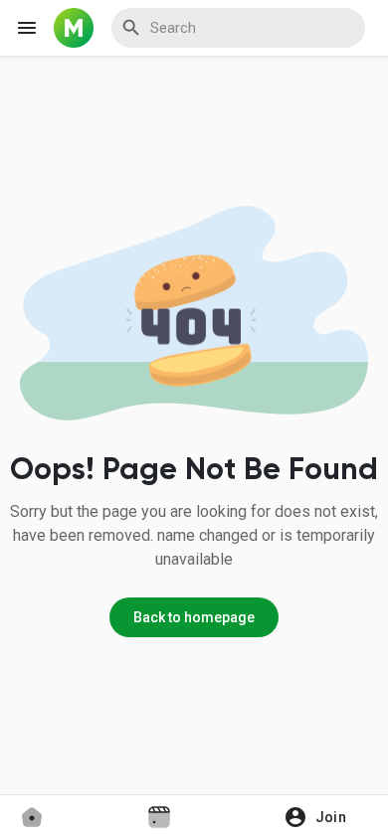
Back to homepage (194, 617)
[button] (322, 817)
